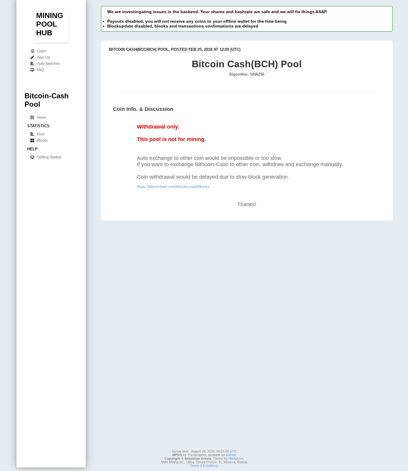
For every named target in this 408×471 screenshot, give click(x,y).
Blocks (42, 140)
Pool (41, 134)
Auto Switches (48, 64)
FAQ (40, 70)
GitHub (231, 455)
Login (41, 51)
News (41, 117)
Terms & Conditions (204, 465)
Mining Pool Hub (49, 24)
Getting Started (49, 157)
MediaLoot (235, 458)
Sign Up (43, 57)
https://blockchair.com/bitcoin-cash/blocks (173, 186)
